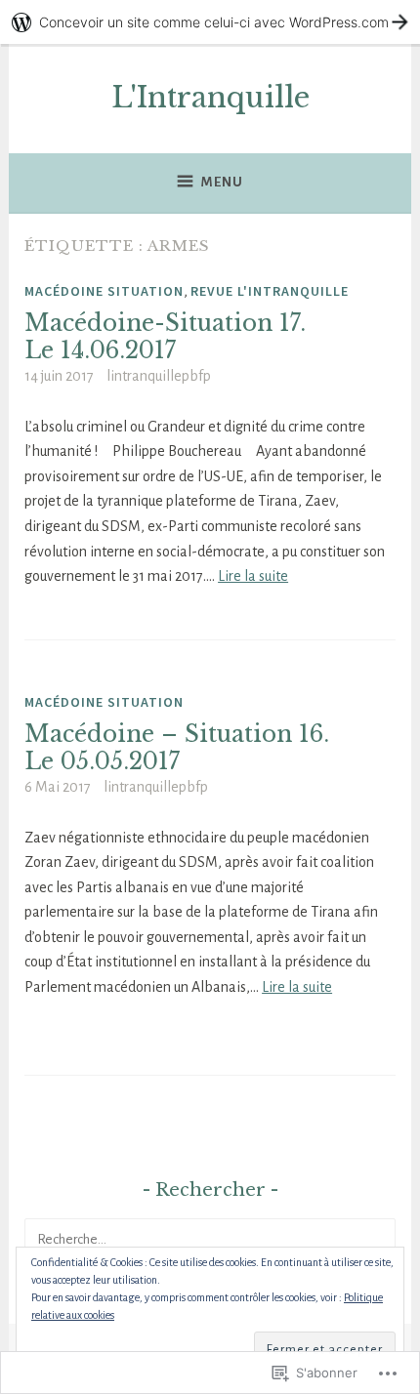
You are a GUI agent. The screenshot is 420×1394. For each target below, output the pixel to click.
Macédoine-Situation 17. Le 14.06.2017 (165, 336)
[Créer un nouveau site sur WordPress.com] (210, 22)
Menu (222, 182)
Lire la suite (253, 576)
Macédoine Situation (104, 291)
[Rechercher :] (210, 1239)
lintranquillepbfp (158, 376)
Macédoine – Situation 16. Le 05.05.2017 (176, 747)
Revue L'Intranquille (269, 291)
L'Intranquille (210, 97)
